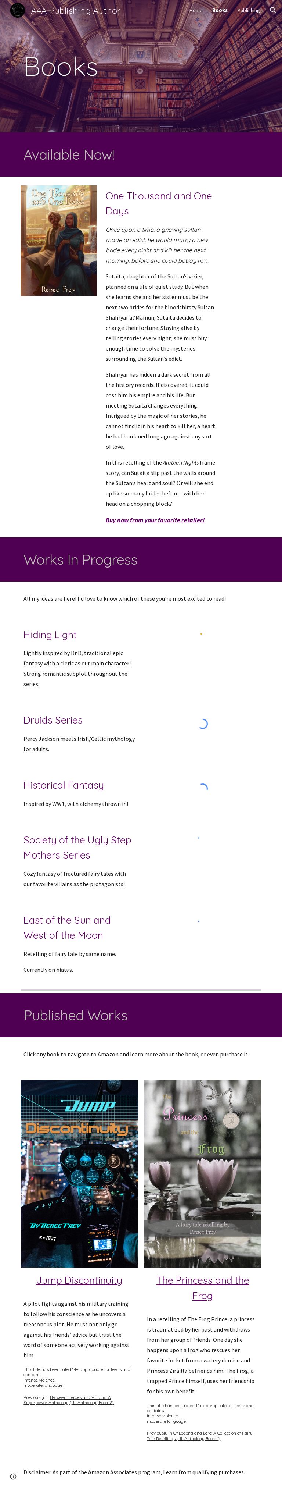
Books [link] (220, 10)
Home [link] (196, 10)
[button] (273, 10)
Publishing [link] (248, 10)
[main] (141, 66)
